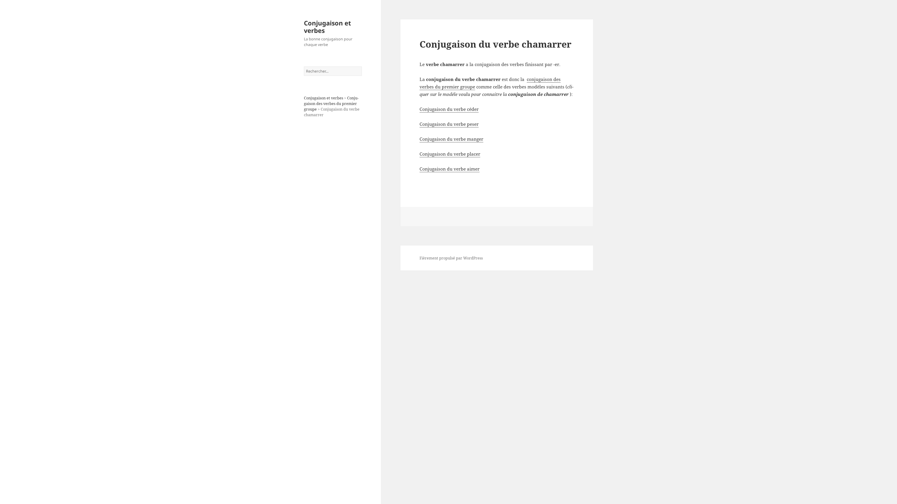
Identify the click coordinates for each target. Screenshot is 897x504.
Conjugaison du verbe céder (449, 109)
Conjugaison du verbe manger (451, 139)
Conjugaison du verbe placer (450, 154)
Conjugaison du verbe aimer (450, 169)
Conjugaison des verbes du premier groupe (331, 103)
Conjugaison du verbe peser (449, 124)
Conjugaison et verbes (327, 27)
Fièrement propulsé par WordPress (451, 258)
